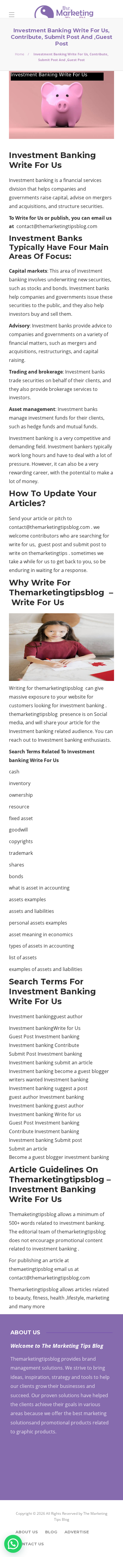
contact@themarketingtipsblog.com (56, 226)
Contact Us (30, 1543)
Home (19, 54)
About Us (27, 1531)
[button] (13, 1544)
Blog (51, 1531)
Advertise (76, 1531)
